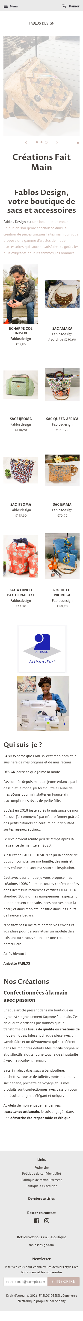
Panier (74, 6)
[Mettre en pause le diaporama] (78, 142)
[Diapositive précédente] (26, 142)
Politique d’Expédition (41, 1186)
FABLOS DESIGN (41, 23)
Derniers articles (41, 1199)
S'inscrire (63, 1281)
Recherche (42, 1167)
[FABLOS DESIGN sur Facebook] (36, 1222)
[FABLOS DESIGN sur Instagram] (46, 1222)
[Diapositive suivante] (57, 142)
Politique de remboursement (41, 1180)
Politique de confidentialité (41, 1173)
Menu (13, 6)
